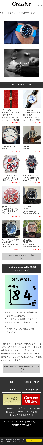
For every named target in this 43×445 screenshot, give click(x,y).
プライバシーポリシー (29, 408)
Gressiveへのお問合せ (26, 412)
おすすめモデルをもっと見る (21, 255)
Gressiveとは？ (11, 408)
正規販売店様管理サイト (21, 415)
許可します (34, 440)
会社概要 (11, 412)
